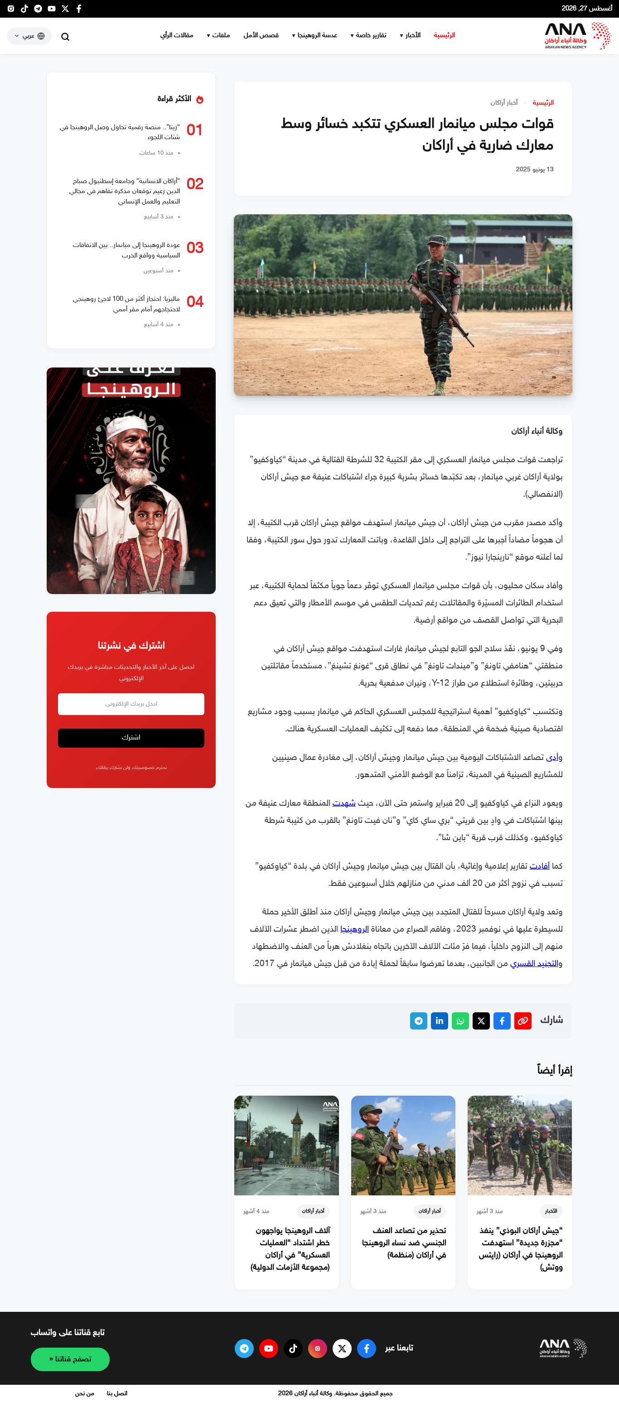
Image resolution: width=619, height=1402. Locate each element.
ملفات (221, 35)
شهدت (344, 803)
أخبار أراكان (504, 103)
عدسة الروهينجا (317, 35)
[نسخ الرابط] (523, 1021)
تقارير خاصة (371, 35)
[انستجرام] (11, 11)
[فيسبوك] (79, 11)
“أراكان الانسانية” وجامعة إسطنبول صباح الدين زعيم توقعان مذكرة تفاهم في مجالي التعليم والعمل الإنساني (124, 192)
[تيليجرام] (38, 11)
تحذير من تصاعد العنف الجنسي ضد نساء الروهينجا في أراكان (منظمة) (404, 1243)
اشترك (131, 738)
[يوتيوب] (52, 11)
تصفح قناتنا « (70, 1359)
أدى (552, 758)
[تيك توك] (24, 11)
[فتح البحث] (65, 37)
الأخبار (413, 35)
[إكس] (342, 1348)
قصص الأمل (261, 35)
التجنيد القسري (534, 964)
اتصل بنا (117, 1393)
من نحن (84, 1393)
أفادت (540, 866)
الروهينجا (354, 929)
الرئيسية (444, 35)
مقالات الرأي (176, 35)
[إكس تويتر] (65, 11)
